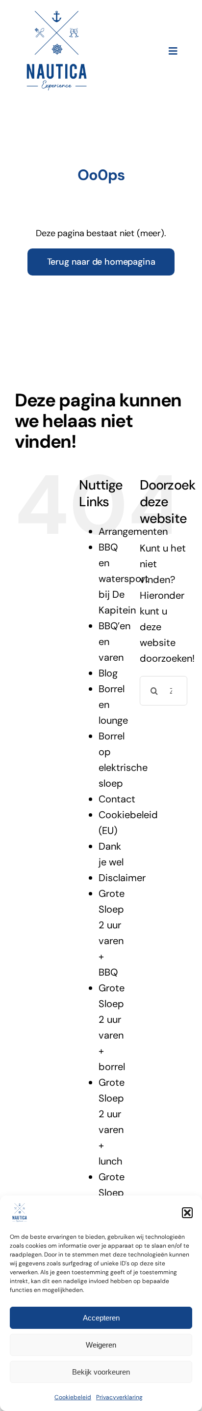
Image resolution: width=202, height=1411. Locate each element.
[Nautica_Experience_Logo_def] (57, 14)
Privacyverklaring (119, 1397)
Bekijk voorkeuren (101, 1372)
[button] (187, 1213)
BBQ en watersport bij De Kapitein (124, 578)
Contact (117, 799)
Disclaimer (122, 877)
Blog (108, 673)
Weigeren (101, 1345)
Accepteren (101, 1318)
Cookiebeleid (72, 1397)
